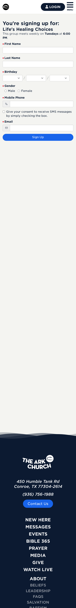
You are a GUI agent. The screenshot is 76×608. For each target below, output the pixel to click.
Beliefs (38, 585)
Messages (38, 527)
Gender (9, 86)
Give (38, 562)
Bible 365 (38, 541)
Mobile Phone (14, 97)
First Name (12, 44)
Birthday (10, 72)
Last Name (12, 58)
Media (38, 555)
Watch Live (38, 569)
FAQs (38, 596)
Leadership (38, 591)
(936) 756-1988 (38, 494)
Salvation (38, 602)
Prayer (38, 548)
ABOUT (38, 578)
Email (8, 121)
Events (38, 534)
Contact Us (38, 504)
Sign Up (38, 137)
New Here (38, 519)
